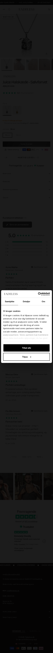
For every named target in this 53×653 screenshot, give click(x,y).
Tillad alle (26, 348)
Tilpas (25, 357)
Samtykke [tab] (9, 301)
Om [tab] (43, 301)
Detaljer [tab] (26, 301)
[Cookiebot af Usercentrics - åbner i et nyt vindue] (38, 294)
